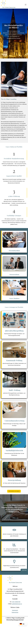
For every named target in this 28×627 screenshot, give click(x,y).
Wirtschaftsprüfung (14, 250)
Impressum (15, 610)
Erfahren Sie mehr (14, 491)
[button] (25, 4)
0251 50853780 (16, 601)
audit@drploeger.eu (17, 604)
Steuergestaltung (14, 274)
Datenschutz (15, 612)
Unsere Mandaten (14, 298)
